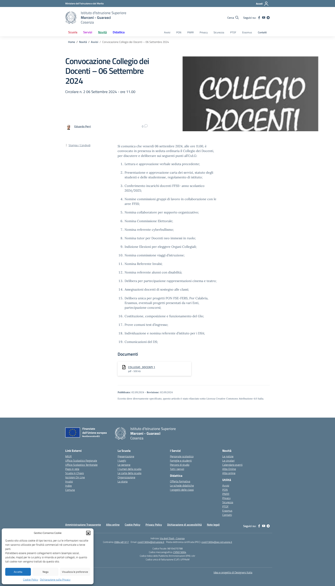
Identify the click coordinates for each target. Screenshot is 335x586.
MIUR (68, 456)
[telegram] (268, 17)
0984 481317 (121, 542)
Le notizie (227, 456)
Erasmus (247, 32)
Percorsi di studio (179, 465)
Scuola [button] (72, 32)
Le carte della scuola (129, 473)
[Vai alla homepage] (70, 17)
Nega (46, 572)
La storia (123, 481)
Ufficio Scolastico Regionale (81, 460)
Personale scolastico (181, 456)
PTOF (233, 32)
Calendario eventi (232, 465)
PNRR (190, 32)
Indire (68, 486)
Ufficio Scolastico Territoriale (81, 465)
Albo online (228, 473)
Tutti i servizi (177, 469)
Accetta (18, 572)
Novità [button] (102, 32)
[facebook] (259, 17)
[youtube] (263, 17)
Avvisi (167, 32)
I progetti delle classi (182, 490)
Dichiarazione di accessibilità (184, 524)
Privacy (204, 32)
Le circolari (228, 460)
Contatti (262, 32)
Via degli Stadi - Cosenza (172, 538)
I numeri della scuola (129, 469)
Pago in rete (72, 469)
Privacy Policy (154, 524)
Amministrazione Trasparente (83, 524)
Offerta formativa (180, 481)
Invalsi (69, 481)
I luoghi (122, 460)
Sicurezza (219, 32)
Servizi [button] (87, 32)
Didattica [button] (119, 32)
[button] (88, 533)
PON (178, 32)
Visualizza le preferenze (75, 572)
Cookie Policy (30, 579)
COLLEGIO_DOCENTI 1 (141, 367)
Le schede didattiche (182, 485)
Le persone (124, 465)
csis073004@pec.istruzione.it (216, 542)
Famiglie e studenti (181, 460)
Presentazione (126, 456)
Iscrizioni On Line (75, 477)
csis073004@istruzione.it (150, 542)
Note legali (213, 524)
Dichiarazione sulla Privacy (55, 579)
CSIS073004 (179, 552)
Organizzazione (126, 477)
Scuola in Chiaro (74, 473)
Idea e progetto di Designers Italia (233, 572)
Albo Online (229, 469)
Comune (70, 490)
